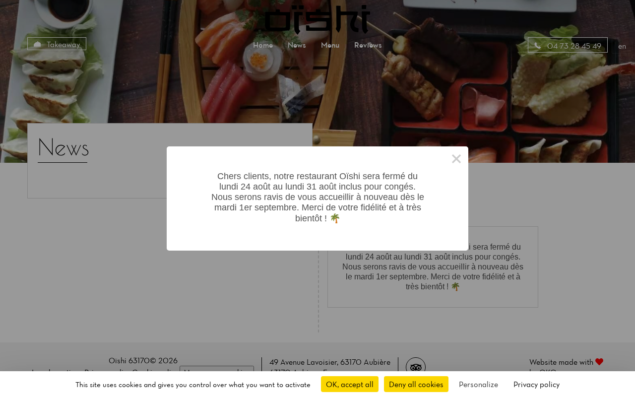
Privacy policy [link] (536, 384)
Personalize (478, 384)
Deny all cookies (416, 384)
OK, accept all (350, 384)
